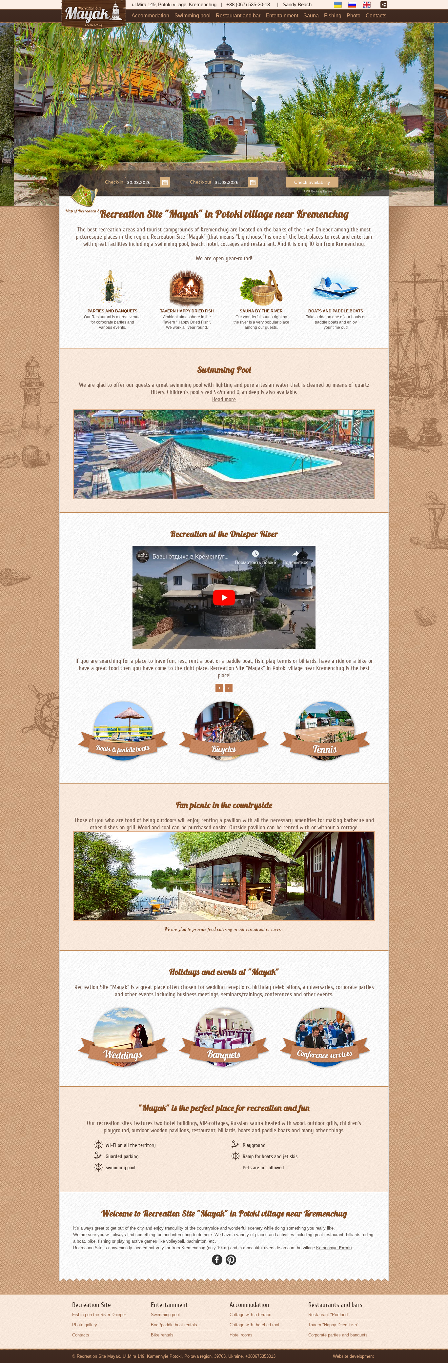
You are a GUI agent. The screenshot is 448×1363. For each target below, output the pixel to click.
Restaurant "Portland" (328, 1314)
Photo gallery (84, 1324)
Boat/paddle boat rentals (174, 1324)
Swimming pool (165, 1314)
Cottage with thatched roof (254, 1324)
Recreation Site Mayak (98, 1356)
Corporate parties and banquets (338, 1335)
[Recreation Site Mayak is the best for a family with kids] (325, 704)
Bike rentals (162, 1335)
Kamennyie (334, 1247)
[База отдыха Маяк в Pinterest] (231, 1259)
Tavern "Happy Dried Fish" (333, 1324)
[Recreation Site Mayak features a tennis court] (224, 704)
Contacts (80, 1335)
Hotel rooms (241, 1335)
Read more (224, 399)
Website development (353, 1356)
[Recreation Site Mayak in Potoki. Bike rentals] (123, 704)
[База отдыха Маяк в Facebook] (217, 1259)
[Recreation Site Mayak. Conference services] (325, 1010)
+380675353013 (260, 1356)
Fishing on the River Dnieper (99, 1314)
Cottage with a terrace (250, 1314)
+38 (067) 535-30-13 (248, 4)
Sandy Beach (297, 4)
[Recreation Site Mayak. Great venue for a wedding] (123, 1010)
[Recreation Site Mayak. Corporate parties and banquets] (224, 1010)
